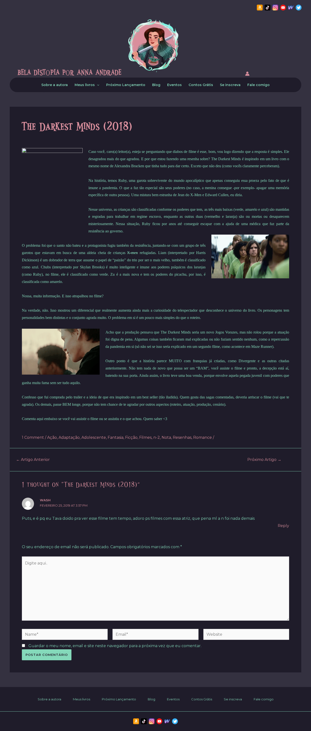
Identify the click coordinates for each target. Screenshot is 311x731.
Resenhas (182, 437)
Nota (166, 437)
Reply (283, 525)
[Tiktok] (267, 7)
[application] (97, 85)
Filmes (145, 437)
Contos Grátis (201, 85)
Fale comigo (258, 85)
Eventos (174, 85)
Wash (45, 500)
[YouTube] (283, 7)
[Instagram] (275, 7)
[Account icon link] (247, 74)
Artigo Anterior (33, 460)
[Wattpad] (290, 7)
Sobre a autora (54, 85)
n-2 (156, 437)
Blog (156, 85)
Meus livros (85, 85)
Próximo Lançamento (125, 85)
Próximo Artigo (264, 460)
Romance (202, 437)
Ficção (131, 437)
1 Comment (33, 437)
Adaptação (69, 437)
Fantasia (115, 437)
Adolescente (93, 437)
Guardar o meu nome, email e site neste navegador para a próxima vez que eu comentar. (114, 645)
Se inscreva (230, 85)
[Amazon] (259, 7)
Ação (52, 437)
